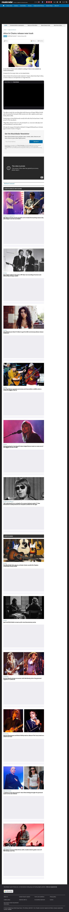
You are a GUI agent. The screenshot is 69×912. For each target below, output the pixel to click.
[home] (3, 5)
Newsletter (41, 40)
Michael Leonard (12, 36)
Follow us (34, 40)
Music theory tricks (45, 25)
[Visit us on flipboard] (51, 2)
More (56, 5)
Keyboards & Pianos (39, 5)
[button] (64, 2)
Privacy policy (53, 896)
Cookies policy (7, 899)
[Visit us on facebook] (42, 2)
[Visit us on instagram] (47, 2)
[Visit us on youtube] (49, 2)
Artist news (9, 5)
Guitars (16, 5)
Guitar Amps (49, 5)
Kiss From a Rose (58, 25)
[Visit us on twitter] (44, 2)
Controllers (23, 5)
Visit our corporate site (51, 887)
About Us (6, 896)
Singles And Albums (12, 29)
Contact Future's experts (24, 896)
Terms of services (20, 145)
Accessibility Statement (39, 899)
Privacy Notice (8, 146)
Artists (5, 29)
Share (7, 40)
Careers (51, 899)
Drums (30, 5)
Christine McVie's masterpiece (17, 25)
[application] (23, 95)
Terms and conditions (39, 896)
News (5, 36)
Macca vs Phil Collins (32, 25)
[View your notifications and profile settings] (60, 2)
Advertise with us (23, 899)
